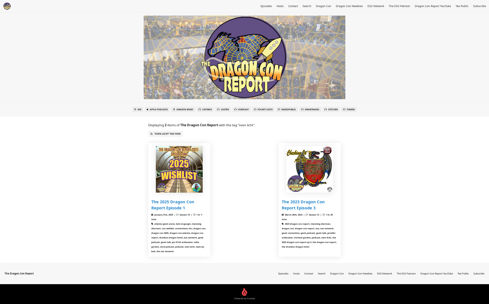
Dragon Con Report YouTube (433, 6)
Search (307, 6)
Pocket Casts (265, 109)
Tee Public (462, 6)
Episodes (266, 6)
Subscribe (479, 6)
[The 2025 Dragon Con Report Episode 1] (179, 169)
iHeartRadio (312, 109)
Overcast (243, 109)
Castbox (207, 109)
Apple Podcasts (159, 109)
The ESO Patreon (399, 6)
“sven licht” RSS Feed (167, 133)
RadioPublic (289, 109)
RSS (139, 109)
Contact (293, 6)
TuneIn (351, 109)
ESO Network (376, 6)
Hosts (280, 6)
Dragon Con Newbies (349, 6)
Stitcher (333, 109)
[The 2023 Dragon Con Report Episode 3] (310, 169)
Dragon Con (323, 6)
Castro (225, 109)
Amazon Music (184, 109)
